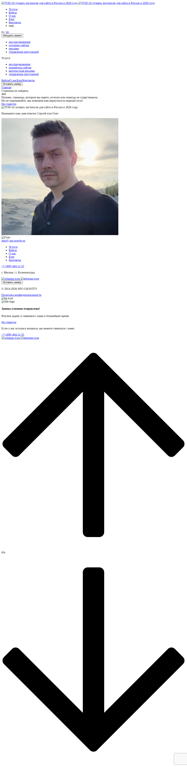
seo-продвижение (19, 42)
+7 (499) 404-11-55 (12, 266)
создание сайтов (19, 45)
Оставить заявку (12, 84)
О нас (12, 15)
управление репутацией (24, 51)
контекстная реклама (22, 70)
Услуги (13, 9)
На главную (8, 103)
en (7, 31)
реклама (14, 48)
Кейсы (13, 12)
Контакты (15, 22)
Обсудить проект (12, 35)
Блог (12, 19)
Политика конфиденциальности (21, 294)
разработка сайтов (20, 67)
